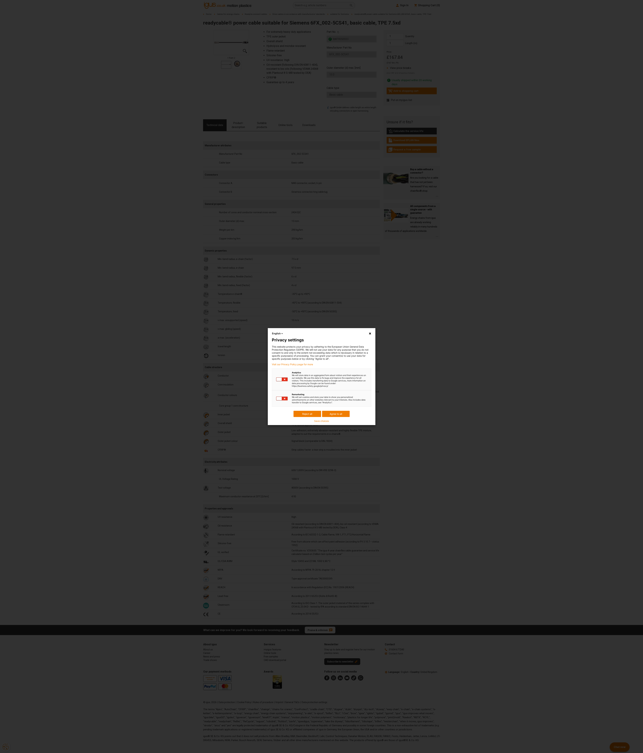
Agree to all (336, 413)
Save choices (321, 421)
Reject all (307, 413)
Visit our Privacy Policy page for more (292, 364)
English (276, 333)
